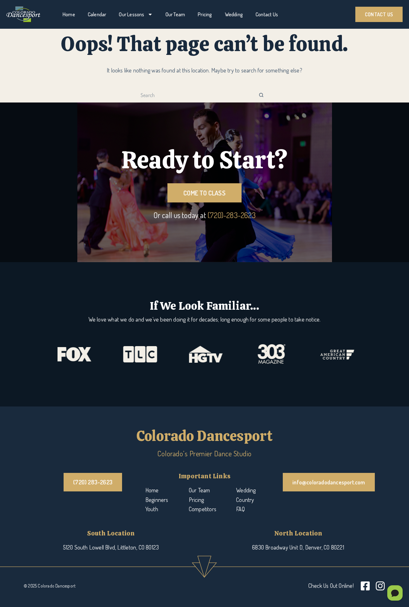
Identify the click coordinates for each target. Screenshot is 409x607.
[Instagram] (380, 586)
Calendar (97, 14)
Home (69, 14)
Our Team (175, 14)
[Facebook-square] (365, 586)
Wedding (234, 14)
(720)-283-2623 (232, 215)
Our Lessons (131, 14)
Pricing (205, 14)
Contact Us (267, 14)
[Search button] (261, 95)
